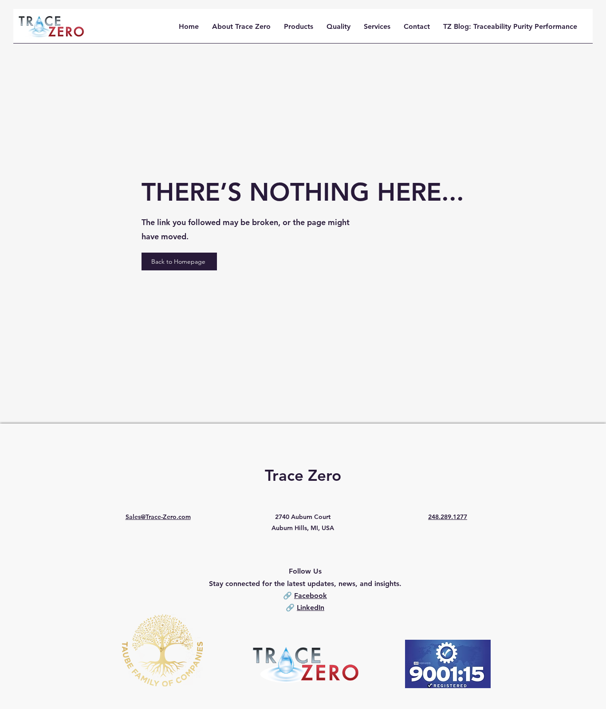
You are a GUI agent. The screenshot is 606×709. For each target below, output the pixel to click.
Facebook (310, 595)
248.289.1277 (447, 517)
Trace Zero (303, 475)
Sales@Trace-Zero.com (158, 517)
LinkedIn (310, 607)
